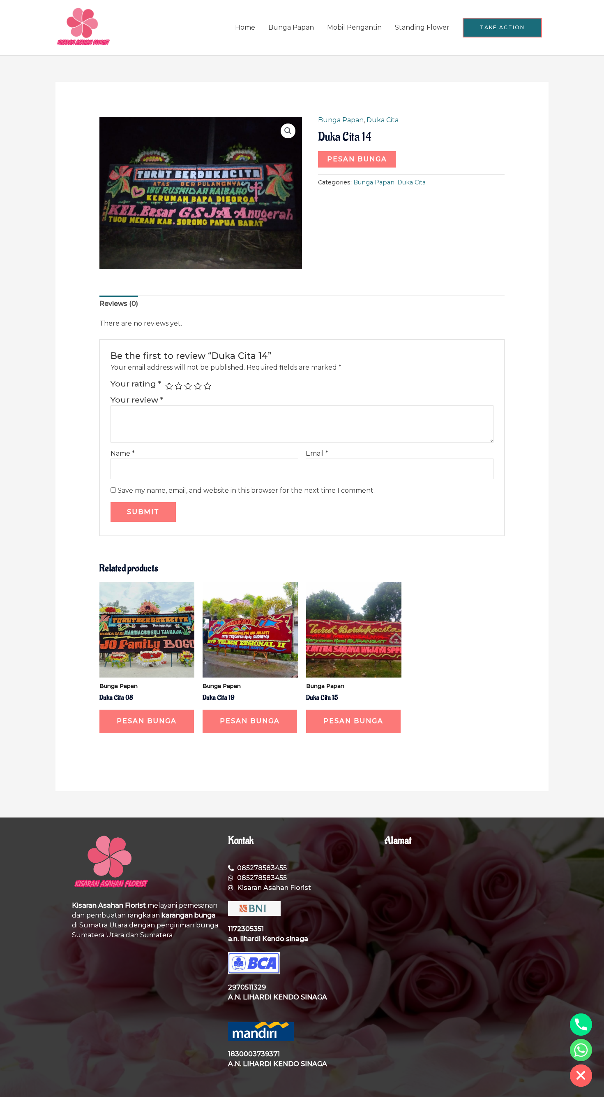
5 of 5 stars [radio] (207, 386)
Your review (137, 400)
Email (317, 453)
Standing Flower (422, 27)
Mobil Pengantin (354, 27)
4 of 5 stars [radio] (198, 386)
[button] (502, 27)
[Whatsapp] (581, 1050)
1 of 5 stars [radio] (169, 386)
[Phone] (581, 1024)
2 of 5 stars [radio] (178, 386)
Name (123, 453)
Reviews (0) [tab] (118, 303)
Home (245, 27)
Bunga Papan (291, 27)
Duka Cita (383, 120)
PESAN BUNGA (357, 159)
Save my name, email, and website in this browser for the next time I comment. (246, 490)
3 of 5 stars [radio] (188, 386)
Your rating (136, 384)
